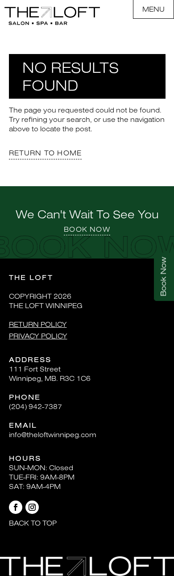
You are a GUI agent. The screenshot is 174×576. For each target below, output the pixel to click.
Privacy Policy (38, 335)
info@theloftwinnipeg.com (52, 434)
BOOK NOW (87, 229)
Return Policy (38, 324)
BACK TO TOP (33, 522)
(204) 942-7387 (35, 406)
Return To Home (45, 152)
